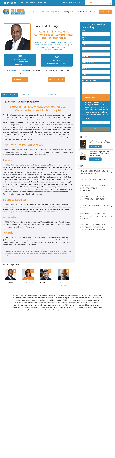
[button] (47, 3)
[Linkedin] (11, 2)
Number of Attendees (88, 62)
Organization (86, 39)
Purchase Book (95, 146)
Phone (84, 51)
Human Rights (46, 45)
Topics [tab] (22, 95)
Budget (84, 74)
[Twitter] (8, 2)
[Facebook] (4, 2)
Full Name (84, 37)
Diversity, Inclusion (41, 42)
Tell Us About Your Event (89, 80)
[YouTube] (15, 2)
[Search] (109, 2)
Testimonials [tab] (51, 95)
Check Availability (57, 79)
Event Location (86, 68)
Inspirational (54, 47)
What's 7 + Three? (87, 119)
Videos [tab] (39, 95)
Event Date (85, 57)
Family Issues (58, 50)
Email (84, 45)
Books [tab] (30, 95)
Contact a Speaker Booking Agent (15, 70)
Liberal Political (55, 42)
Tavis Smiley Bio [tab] (9, 95)
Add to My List (20, 79)
